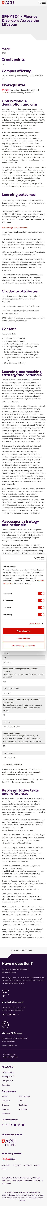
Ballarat (5, 1096)
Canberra (5, 1109)
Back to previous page (23, 950)
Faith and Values (8, 1072)
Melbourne (6, 1113)
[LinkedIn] (11, 1125)
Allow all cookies (23, 631)
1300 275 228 (12, 1057)
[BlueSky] (23, 1125)
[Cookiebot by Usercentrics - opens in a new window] (34, 558)
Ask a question (9, 1054)
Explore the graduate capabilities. (15, 227)
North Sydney (24, 1096)
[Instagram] (7, 1125)
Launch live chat (8, 1014)
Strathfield (23, 1105)
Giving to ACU (7, 1081)
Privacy (36, 1165)
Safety (4, 1168)
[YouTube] (15, 1125)
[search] (40, 3)
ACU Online (23, 1109)
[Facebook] (3, 1125)
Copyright (17, 1165)
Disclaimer (27, 1165)
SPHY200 (6, 90)
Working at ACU (8, 1076)
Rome (21, 1101)
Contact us (6, 1085)
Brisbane (5, 1105)
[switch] (41, 600)
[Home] (11, 5)
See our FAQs (7, 1045)
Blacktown (6, 1101)
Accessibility (6, 1165)
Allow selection (23, 638)
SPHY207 (6, 92)
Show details (35, 624)
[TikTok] (19, 1125)
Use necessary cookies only (23, 646)
